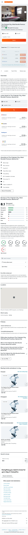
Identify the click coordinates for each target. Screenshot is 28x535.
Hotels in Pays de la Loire (13, 530)
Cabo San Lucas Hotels (8, 487)
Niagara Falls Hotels (7, 501)
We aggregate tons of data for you (10, 520)
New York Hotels (7, 489)
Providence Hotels (7, 492)
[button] (2, 2)
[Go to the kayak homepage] (8, 2)
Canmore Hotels (7, 494)
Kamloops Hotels (7, 496)
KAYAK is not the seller (7, 518)
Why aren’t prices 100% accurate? (9, 523)
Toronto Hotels (7, 483)
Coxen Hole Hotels (7, 499)
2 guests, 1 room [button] (6, 37)
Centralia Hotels (7, 498)
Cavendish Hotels (7, 490)
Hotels (9, 529)
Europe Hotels (14, 529)
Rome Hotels (6, 485)
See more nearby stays (22, 371)
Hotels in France (22, 529)
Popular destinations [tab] (7, 475)
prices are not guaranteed (6, 514)
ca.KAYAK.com (4, 529)
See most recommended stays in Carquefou (22, 423)
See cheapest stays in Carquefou (22, 397)
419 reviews (15, 27)
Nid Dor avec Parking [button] (5, 439)
